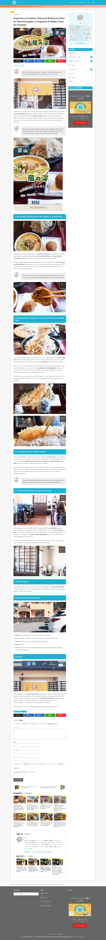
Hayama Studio (28, 848)
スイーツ (72, 69)
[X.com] (33, 852)
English (12, 12)
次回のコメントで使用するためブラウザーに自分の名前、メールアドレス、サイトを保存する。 (40, 764)
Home (71, 2)
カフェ (71, 65)
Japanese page (17, 65)
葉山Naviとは (44, 897)
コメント (16, 727)
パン (71, 73)
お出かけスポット (74, 57)
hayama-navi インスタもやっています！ (53, 6)
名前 (15, 742)
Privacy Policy (52, 933)
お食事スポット (74, 61)
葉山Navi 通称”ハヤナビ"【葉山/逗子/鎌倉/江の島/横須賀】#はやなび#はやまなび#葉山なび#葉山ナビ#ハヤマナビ (50, 936)
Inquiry (89, 2)
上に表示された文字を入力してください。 (24, 772)
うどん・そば (23, 711)
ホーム (45, 933)
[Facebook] (40, 852)
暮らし (71, 77)
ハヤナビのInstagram (80, 122)
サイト (15, 756)
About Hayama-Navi (46, 905)
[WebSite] (27, 852)
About (75, 2)
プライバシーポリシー (46, 901)
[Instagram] (48, 852)
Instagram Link (52, 74)
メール (15, 749)
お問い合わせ (44, 893)
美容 (70, 81)
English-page (82, 2)
